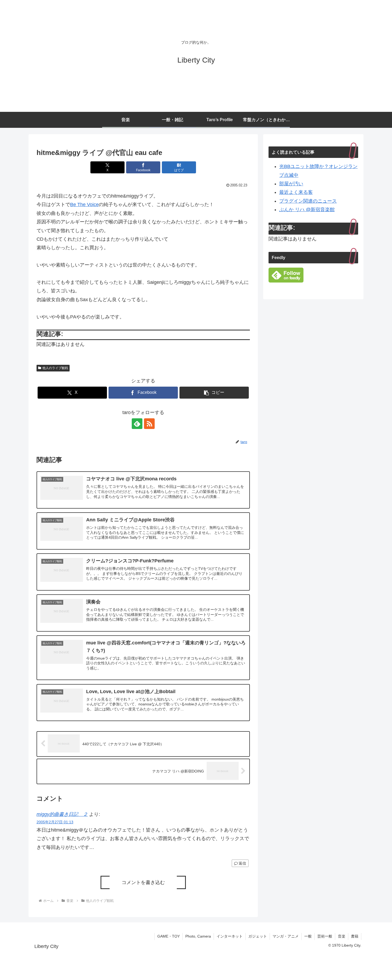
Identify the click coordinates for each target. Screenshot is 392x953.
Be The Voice (84, 204)
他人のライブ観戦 (55, 368)
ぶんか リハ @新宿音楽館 (307, 209)
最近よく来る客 (296, 192)
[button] (214, 393)
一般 (308, 936)
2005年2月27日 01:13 (55, 822)
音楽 (341, 936)
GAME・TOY (168, 936)
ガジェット (257, 936)
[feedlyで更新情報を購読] (137, 423)
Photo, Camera (198, 936)
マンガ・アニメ (286, 936)
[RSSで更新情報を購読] (149, 423)
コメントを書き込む (143, 882)
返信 (242, 863)
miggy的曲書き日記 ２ (62, 814)
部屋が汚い (291, 183)
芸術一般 (324, 936)
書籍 (354, 936)
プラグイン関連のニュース (308, 201)
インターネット (230, 936)
